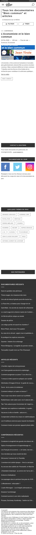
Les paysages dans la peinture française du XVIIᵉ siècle (17, 480)
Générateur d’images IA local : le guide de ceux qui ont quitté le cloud (17, 383)
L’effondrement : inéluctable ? (10, 483)
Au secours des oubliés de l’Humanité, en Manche (17, 466)
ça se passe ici (18, 152)
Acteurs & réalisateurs (8, 475)
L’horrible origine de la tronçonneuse (13, 366)
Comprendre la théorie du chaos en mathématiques (18, 417)
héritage (17, 219)
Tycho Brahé (23, 232)
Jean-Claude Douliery (10, 236)
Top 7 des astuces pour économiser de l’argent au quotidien (17, 404)
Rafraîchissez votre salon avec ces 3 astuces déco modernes (17, 400)
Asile (24, 236)
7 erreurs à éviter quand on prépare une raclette (16, 379)
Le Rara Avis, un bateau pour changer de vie (15, 303)
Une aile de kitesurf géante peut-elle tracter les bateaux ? (16, 300)
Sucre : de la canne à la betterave (12, 387)
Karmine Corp (24, 214)
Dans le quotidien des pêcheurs (11, 291)
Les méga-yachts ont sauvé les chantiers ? (15, 324)
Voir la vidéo (5, 74)
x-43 (3, 232)
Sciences (4, 42)
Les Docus (9, 533)
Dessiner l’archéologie (8, 492)
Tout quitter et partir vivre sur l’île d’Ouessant (15, 350)
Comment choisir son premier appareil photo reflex (17, 425)
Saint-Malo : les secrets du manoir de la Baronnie (17, 308)
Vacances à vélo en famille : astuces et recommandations (13, 413)
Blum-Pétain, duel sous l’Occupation (13, 329)
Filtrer (11, 24)
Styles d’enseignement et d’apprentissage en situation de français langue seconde (16, 446)
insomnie (5, 227)
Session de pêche (7, 320)
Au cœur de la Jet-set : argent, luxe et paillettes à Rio (17, 333)
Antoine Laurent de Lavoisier (12, 241)
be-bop (14, 227)
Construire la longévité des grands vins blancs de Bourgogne (17, 442)
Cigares (20, 223)
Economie (11, 42)
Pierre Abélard (7, 223)
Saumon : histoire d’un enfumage (12, 341)
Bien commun (6, 78)
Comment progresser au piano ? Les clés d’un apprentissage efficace (16, 375)
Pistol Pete (6, 219)
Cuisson (12, 232)
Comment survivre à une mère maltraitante (15, 496)
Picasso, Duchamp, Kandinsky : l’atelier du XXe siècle (16, 501)
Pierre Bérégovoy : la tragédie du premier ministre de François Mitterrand (17, 346)
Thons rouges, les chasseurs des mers (13, 295)
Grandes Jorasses (9, 214)
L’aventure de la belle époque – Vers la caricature (17, 462)
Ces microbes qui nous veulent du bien (14, 454)
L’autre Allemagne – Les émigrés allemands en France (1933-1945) (16, 488)
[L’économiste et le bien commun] (18, 61)
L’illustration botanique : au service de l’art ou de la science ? (17, 471)
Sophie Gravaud (26, 227)
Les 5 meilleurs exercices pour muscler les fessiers (17, 421)
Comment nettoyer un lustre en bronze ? (14, 391)
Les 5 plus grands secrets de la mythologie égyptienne (15, 371)
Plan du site (18, 533)
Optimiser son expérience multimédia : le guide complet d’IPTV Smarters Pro (16, 409)
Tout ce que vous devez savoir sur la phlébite (15, 395)
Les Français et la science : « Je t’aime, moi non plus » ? (16, 450)
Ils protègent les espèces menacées (13, 337)
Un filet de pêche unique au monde (12, 316)
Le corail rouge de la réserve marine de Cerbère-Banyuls (17, 312)
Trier (27, 24)
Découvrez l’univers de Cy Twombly (13, 458)
